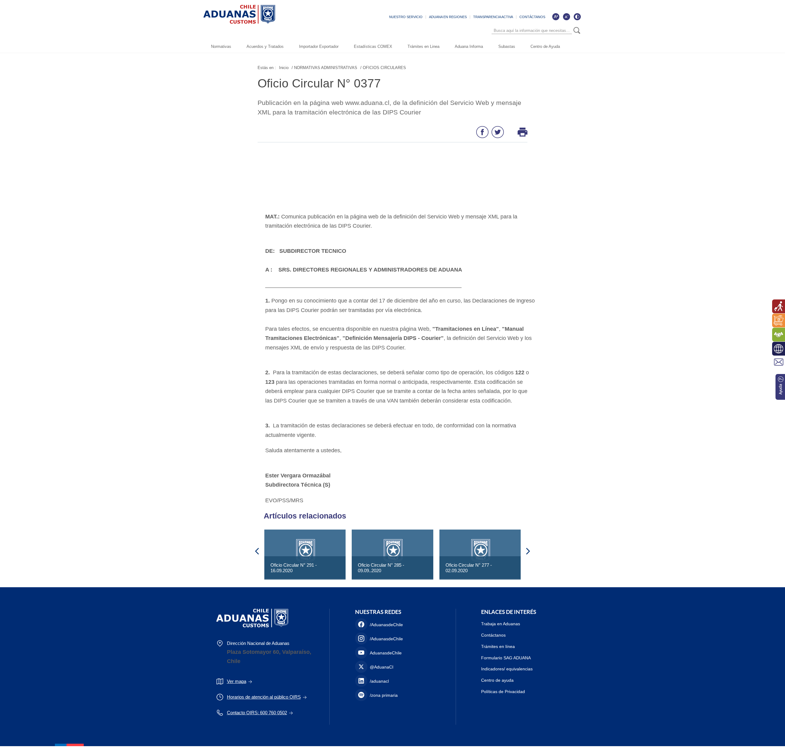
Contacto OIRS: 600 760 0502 (257, 712)
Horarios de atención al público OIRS (264, 697)
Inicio (284, 67)
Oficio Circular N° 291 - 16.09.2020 (293, 567)
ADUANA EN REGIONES (448, 17)
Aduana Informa (469, 46)
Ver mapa (236, 681)
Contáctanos (493, 635)
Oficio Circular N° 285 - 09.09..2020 (381, 567)
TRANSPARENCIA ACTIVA (493, 17)
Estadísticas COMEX (373, 46)
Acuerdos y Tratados (265, 46)
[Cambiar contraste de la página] (577, 16)
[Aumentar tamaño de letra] (555, 16)
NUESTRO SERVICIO (406, 17)
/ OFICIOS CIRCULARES (383, 67)
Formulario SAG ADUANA (506, 657)
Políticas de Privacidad (503, 691)
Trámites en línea (498, 646)
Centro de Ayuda (545, 46)
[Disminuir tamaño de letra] (566, 16)
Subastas (506, 46)
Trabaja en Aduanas (500, 623)
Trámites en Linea (423, 46)
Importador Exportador (319, 46)
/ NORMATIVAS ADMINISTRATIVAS (324, 67)
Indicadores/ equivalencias (507, 668)
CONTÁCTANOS (532, 17)
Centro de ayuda (497, 680)
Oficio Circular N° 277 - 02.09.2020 (469, 567)
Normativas (221, 46)
